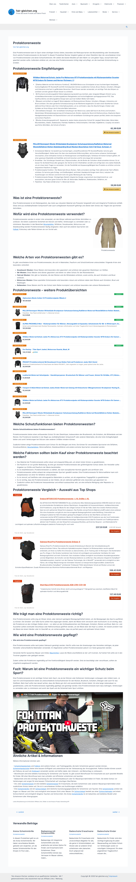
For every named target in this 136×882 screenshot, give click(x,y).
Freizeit (52, 12)
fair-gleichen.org (26, 10)
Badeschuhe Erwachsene (81, 831)
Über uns (52, 4)
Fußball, (16, 229)
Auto (73, 4)
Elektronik (108, 4)
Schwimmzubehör (19, 834)
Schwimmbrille (23, 789)
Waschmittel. (54, 653)
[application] (76, 4)
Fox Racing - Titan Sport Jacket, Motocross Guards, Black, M (46, 349)
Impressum (113, 876)
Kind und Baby (77, 12)
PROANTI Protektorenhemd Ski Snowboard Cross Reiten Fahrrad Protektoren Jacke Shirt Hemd (60, 362)
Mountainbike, (48, 224)
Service (115, 12)
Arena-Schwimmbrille (23, 831)
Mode (105, 12)
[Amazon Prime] (35, 352)
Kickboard (36, 771)
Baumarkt (84, 4)
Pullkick (37, 766)
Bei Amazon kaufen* (113, 132)
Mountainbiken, (33, 447)
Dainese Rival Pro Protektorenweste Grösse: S (60, 542)
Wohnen (52, 20)
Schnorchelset (40, 789)
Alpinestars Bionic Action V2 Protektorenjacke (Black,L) (44, 298)
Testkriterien (64, 4)
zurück (20, 812)
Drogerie (96, 4)
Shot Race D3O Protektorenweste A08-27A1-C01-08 (63, 585)
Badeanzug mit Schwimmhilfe (48, 832)
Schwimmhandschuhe (22, 766)
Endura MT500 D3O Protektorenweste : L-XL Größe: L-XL (64, 499)
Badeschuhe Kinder (106, 831)
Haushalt (63, 12)
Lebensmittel (92, 12)
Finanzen (120, 4)
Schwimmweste (28, 784)
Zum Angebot (115, 531)
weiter (116, 812)
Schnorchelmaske (105, 791)
